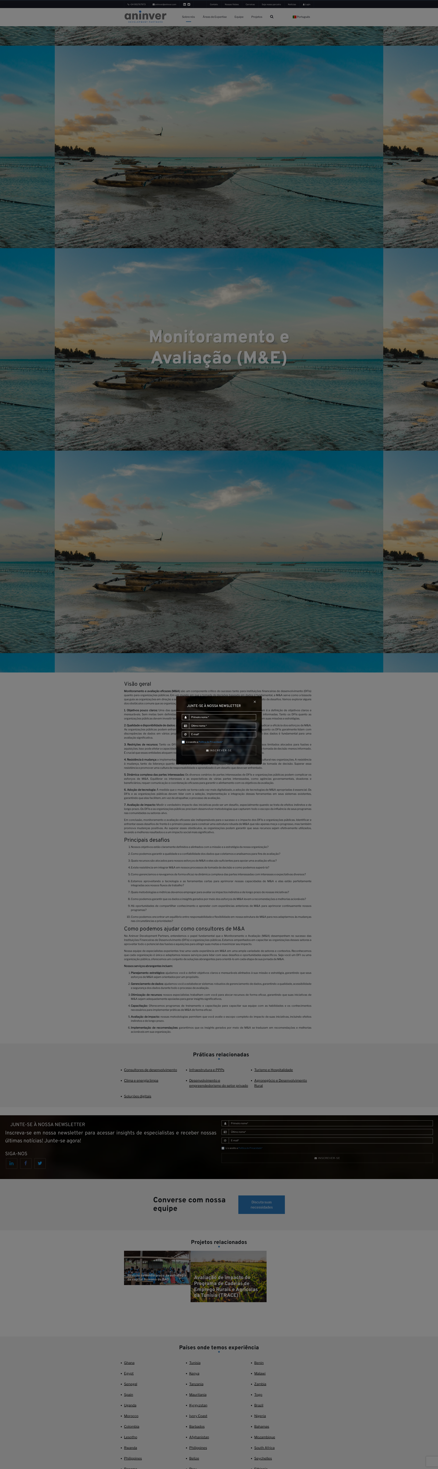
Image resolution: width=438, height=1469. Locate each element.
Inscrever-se (220, 750)
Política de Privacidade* (211, 742)
